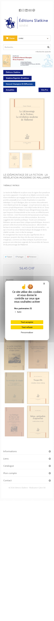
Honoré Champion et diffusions (19, 84)
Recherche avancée (43, 52)
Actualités (10, 90)
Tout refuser (27, 327)
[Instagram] (23, 9)
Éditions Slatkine (13, 72)
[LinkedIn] (26, 9)
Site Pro (44, 90)
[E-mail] (33, 9)
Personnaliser (27, 332)
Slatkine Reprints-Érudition (17, 78)
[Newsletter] (30, 9)
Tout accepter (27, 322)
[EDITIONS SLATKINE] (27, 21)
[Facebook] (20, 9)
